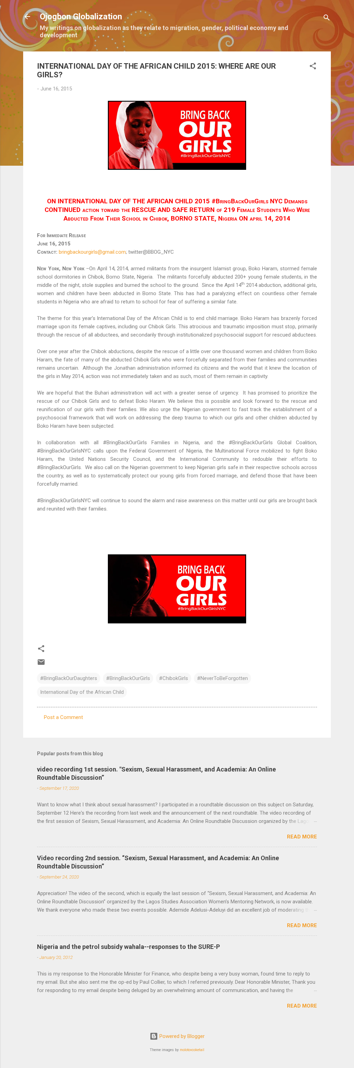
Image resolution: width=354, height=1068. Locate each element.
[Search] (327, 18)
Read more (302, 837)
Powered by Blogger (181, 1036)
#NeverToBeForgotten (222, 678)
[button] (313, 67)
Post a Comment (63, 717)
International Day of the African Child (82, 692)
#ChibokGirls (173, 678)
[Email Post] (41, 664)
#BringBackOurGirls (128, 678)
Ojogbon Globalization (81, 16)
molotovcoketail (192, 1050)
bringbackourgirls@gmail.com (92, 252)
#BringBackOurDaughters (68, 678)
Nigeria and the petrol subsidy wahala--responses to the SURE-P (128, 946)
